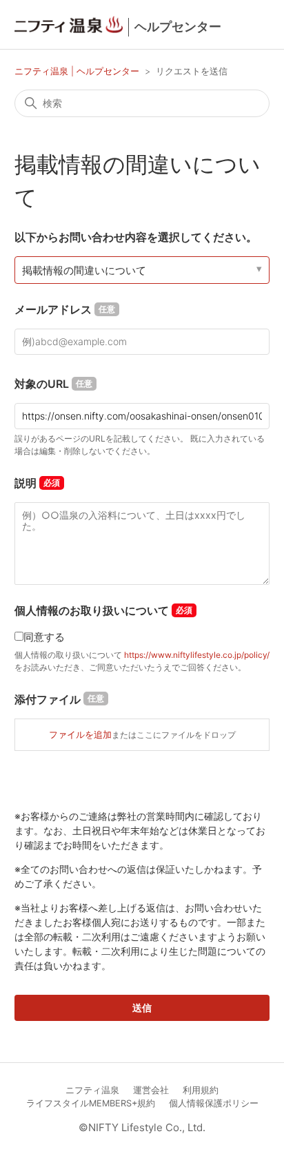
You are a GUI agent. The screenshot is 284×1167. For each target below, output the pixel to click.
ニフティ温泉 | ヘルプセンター (78, 70)
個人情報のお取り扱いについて (91, 610)
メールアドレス (64, 309)
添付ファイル (59, 699)
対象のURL (53, 384)
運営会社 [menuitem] (151, 1090)
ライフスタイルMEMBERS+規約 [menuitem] (90, 1103)
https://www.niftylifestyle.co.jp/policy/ (197, 655)
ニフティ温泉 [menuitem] (92, 1090)
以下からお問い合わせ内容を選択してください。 (135, 237)
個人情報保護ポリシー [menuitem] (213, 1103)
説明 (25, 483)
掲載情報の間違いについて (84, 270)
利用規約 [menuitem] (201, 1090)
